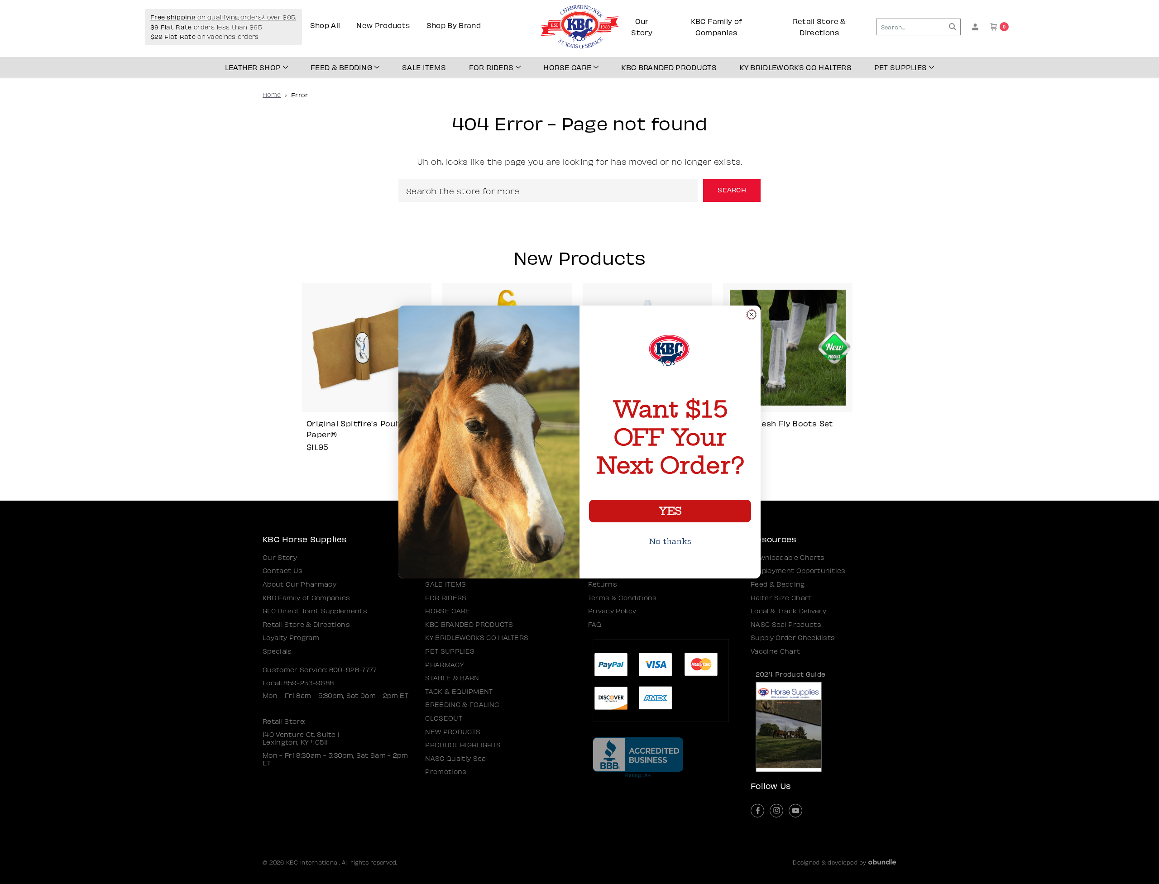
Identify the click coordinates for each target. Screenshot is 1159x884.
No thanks (670, 541)
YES (670, 511)
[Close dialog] (751, 314)
